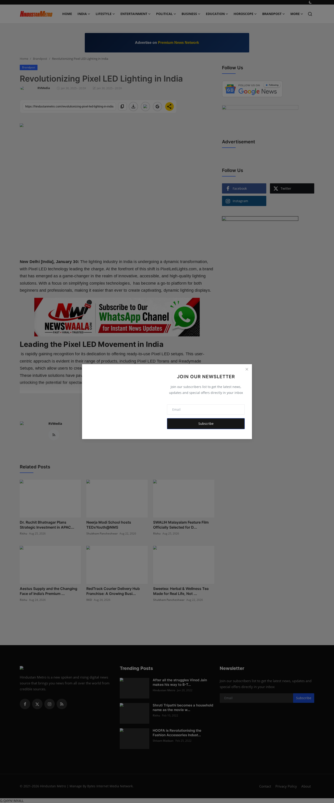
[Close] (247, 369)
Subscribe (206, 423)
